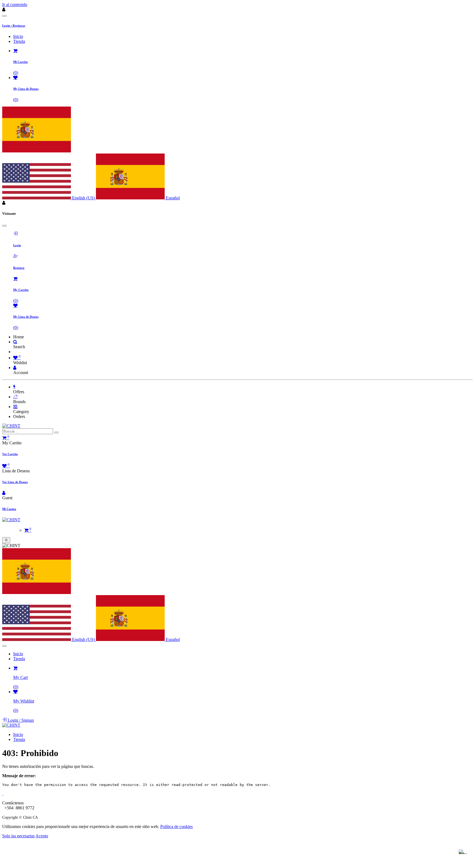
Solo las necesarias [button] (18, 835)
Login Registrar (13, 25)
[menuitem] (18, 36)
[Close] (4, 16)
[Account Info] (14, 367)
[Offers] (14, 386)
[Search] (15, 341)
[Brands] (15, 396)
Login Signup (20, 720)
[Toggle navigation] (6, 540)
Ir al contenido (14, 4)
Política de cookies (176, 826)
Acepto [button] (41, 835)
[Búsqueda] (56, 432)
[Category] (15, 406)
